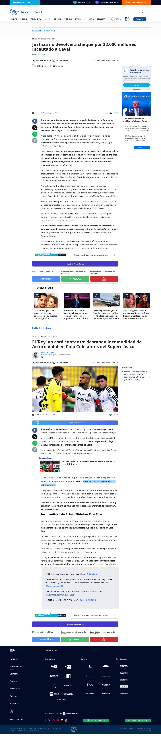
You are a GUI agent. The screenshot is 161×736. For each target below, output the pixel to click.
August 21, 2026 (88, 600)
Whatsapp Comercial (97, 720)
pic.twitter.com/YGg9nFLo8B (60, 594)
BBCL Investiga (89, 19)
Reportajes (14, 703)
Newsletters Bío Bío (84, 2)
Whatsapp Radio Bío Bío (140, 720)
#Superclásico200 (54, 586)
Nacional (23, 19)
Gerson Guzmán (42, 54)
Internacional (35, 19)
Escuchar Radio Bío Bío (137, 2)
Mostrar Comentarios (75, 264)
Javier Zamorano (47, 352)
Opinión (78, 19)
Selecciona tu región (21, 2)
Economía (47, 19)
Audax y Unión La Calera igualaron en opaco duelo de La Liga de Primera (88, 463)
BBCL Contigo (102, 19)
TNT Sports (56, 453)
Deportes (57, 19)
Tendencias (68, 19)
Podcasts (13, 19)
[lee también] (50, 466)
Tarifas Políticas (16, 719)
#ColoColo (92, 574)
